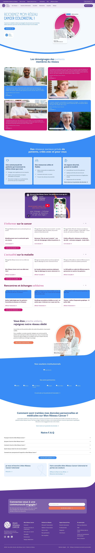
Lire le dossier (8, 243)
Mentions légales (62, 547)
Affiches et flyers (54, 1)
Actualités (35, 5)
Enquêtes (49, 5)
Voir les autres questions (47, 457)
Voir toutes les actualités (12, 279)
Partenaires (42, 1)
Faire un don (22, 1)
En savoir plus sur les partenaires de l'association (47, 393)
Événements (42, 5)
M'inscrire (8, 28)
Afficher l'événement (10, 305)
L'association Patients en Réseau (10, 1)
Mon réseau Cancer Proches (23, 342)
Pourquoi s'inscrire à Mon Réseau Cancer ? (14, 437)
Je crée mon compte (66, 508)
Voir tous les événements (12, 310)
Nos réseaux (14, 5)
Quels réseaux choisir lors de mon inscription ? (15, 448)
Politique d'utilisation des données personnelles (80, 547)
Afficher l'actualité (9, 274)
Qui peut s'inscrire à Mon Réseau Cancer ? (14, 441)
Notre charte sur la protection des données (46, 426)
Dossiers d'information (26, 5)
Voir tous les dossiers (11, 248)
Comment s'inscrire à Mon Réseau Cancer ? (14, 445)
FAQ (48, 1)
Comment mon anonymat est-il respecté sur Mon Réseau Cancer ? (20, 452)
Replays (54, 5)
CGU (68, 547)
